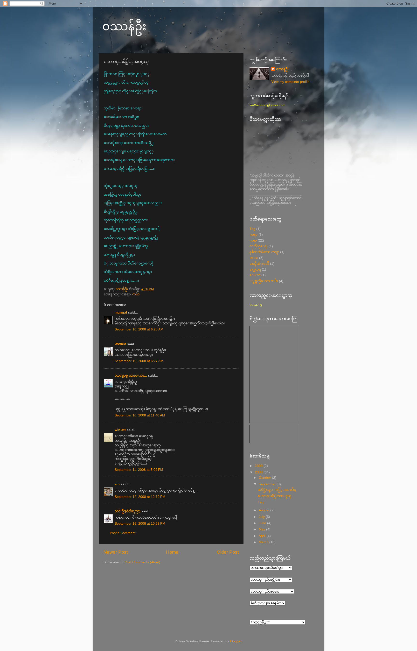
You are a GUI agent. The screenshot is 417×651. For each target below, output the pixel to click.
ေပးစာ (255, 275)
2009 (259, 466)
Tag (252, 229)
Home (172, 552)
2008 (259, 472)
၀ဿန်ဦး (124, 26)
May (262, 529)
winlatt (120, 430)
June (263, 523)
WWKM (120, 344)
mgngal (121, 312)
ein (117, 484)
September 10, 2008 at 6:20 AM (139, 329)
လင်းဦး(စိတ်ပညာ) (127, 511)
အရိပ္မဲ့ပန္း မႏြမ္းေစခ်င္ (277, 490)
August (264, 510)
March (264, 542)
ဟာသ (254, 258)
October (265, 477)
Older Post (228, 552)
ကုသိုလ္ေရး (259, 246)
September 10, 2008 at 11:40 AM (140, 415)
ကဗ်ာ (135, 294)
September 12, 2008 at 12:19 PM (140, 497)
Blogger (236, 641)
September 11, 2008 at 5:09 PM (139, 470)
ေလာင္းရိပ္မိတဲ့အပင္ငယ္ (274, 496)
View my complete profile (290, 82)
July (262, 517)
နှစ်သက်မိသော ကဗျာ (264, 252)
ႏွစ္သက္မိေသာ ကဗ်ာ (264, 281)
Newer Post (116, 552)
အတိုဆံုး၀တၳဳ (259, 263)
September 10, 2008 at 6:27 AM (139, 361)
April (262, 536)
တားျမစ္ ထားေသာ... (131, 375)
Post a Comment (122, 533)
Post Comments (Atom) (142, 562)
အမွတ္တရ (255, 269)
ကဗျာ (253, 234)
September (268, 484)
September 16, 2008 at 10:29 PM (140, 523)
